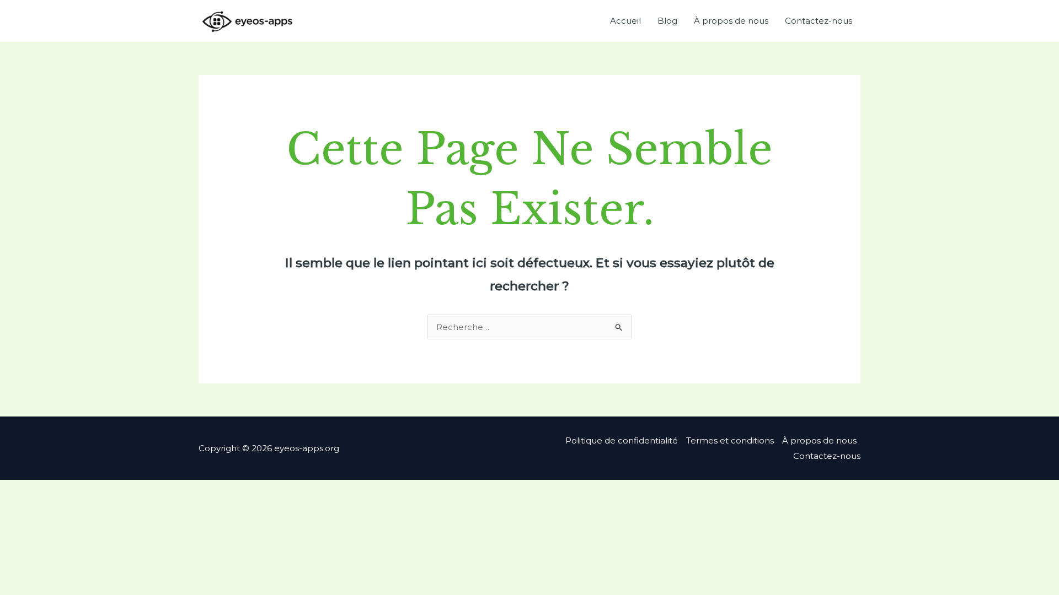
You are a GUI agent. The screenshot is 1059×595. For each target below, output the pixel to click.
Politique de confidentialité (621, 440)
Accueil (625, 20)
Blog (667, 20)
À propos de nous (731, 20)
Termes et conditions (730, 440)
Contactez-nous (818, 20)
